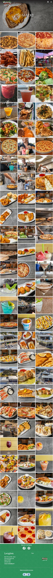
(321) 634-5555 (7, 562)
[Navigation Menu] (51, 2)
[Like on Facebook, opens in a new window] (24, 548)
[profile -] (48, 2)
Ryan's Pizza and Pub (44, 559)
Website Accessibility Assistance (26, 570)
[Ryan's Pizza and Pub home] (7, 3)
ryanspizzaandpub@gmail (9, 563)
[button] (9, 40)
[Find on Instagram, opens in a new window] (28, 548)
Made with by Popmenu (16, 545)
